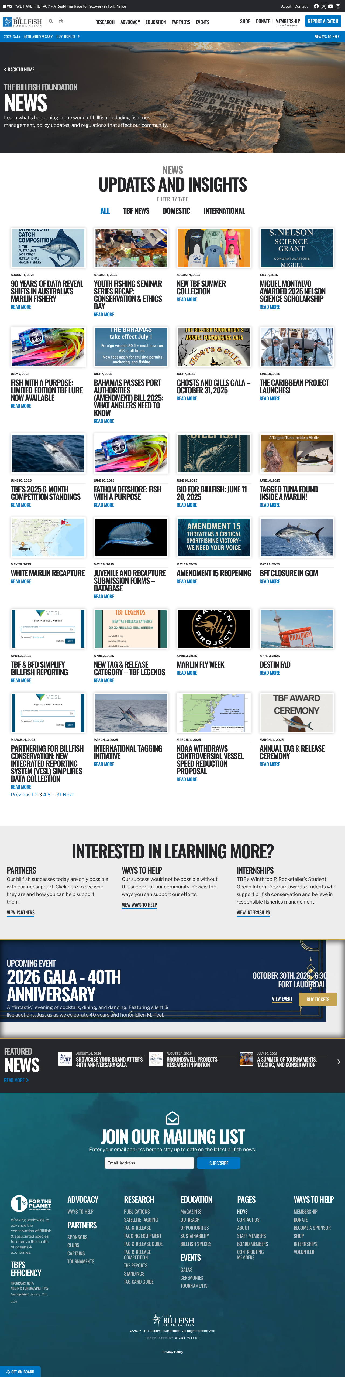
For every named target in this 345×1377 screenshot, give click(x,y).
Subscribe (218, 1163)
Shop (245, 21)
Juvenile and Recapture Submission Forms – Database (129, 580)
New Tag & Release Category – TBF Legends (129, 667)
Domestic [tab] (176, 210)
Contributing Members (250, 1254)
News (7, 6)
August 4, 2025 (22, 275)
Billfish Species (196, 1243)
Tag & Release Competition (137, 1254)
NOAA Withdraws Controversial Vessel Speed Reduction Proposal (210, 759)
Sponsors (77, 1236)
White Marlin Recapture (47, 572)
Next (68, 794)
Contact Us (248, 1219)
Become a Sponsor (312, 1227)
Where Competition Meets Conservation (285, 1062)
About (286, 6)
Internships (255, 870)
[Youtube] (331, 6)
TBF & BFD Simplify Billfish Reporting (39, 667)
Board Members (252, 1243)
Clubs (73, 1245)
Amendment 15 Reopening (214, 572)
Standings (134, 1273)
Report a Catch (323, 21)
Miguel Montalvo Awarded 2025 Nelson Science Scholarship (293, 290)
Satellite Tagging (141, 1219)
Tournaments (80, 1261)
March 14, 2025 (23, 740)
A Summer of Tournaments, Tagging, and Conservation (196, 1062)
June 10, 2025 (270, 374)
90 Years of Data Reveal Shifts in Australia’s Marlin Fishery (47, 290)
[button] (339, 1061)
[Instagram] (338, 6)
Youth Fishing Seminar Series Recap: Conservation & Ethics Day (128, 294)
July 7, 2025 (269, 275)
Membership (287, 21)
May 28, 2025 (21, 564)
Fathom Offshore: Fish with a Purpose (127, 492)
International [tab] (224, 210)
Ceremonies (192, 1277)
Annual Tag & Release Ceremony (292, 751)
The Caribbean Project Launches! (294, 386)
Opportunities (195, 1227)
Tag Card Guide (138, 1281)
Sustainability (195, 1235)
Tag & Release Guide (143, 1243)
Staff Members (251, 1235)
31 (59, 794)
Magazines (191, 1211)
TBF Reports (135, 1265)
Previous (20, 794)
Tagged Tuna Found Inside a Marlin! (289, 492)
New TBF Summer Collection (201, 286)
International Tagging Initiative (128, 751)
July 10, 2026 (177, 1053)
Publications (137, 1211)
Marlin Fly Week (200, 664)
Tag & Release (137, 1227)
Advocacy (130, 21)
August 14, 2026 (89, 1053)
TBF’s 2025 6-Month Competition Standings (45, 492)
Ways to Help (142, 870)
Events (202, 21)
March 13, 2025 (106, 740)
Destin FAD (275, 664)
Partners (181, 21)
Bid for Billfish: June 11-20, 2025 (213, 492)
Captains (76, 1253)
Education (156, 21)
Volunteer (304, 1251)
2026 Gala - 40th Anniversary (28, 36)
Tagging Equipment (142, 1235)
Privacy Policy (172, 1352)
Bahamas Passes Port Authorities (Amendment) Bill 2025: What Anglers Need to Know (128, 397)
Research (105, 21)
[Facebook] (316, 6)
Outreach (190, 1219)
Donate (263, 21)
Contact (301, 6)
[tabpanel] (172, 513)
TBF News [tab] (136, 210)
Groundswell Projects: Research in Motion (102, 1062)
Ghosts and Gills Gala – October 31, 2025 (213, 386)
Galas (186, 1269)
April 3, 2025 (21, 656)
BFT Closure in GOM (289, 572)
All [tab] (105, 210)
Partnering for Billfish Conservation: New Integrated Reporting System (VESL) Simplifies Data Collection (101, 6)
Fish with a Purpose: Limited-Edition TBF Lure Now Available (46, 389)
